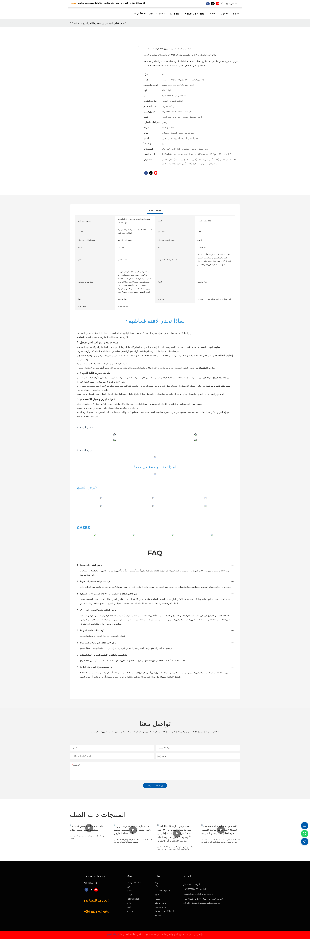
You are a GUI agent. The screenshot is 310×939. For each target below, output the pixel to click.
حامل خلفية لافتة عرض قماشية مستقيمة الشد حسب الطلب (88, 837)
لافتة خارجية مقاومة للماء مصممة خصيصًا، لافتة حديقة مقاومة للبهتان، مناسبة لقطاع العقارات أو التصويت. (220, 840)
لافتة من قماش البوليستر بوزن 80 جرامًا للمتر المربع (105, 23)
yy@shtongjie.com (204, 894)
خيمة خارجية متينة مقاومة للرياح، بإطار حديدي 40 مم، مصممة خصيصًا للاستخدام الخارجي (133, 840)
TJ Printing (74, 23)
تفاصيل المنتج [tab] (155, 210)
